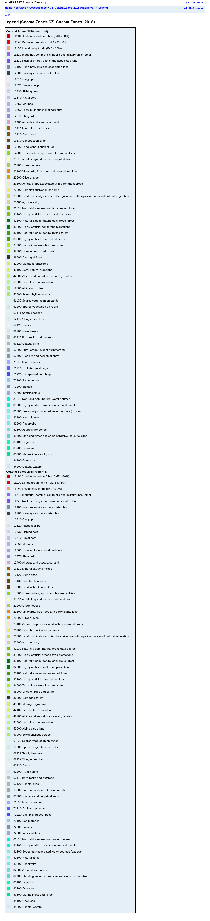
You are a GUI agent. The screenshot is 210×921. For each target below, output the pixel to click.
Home (8, 7)
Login (186, 2)
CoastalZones (38, 7)
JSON (7, 15)
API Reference (193, 8)
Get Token (197, 2)
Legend (103, 7)
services (21, 7)
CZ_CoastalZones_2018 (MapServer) (72, 7)
